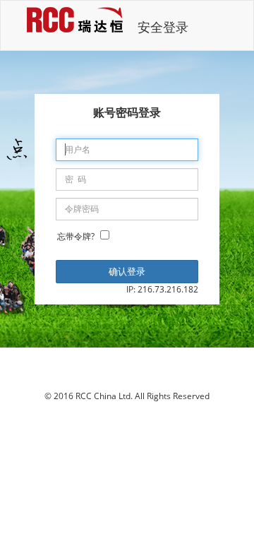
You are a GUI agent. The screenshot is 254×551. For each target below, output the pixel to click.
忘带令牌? (76, 236)
